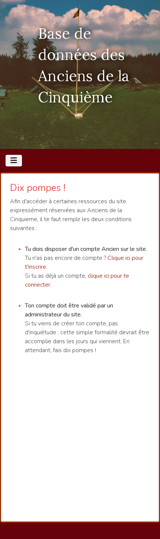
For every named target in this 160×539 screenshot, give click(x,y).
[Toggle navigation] (14, 160)
